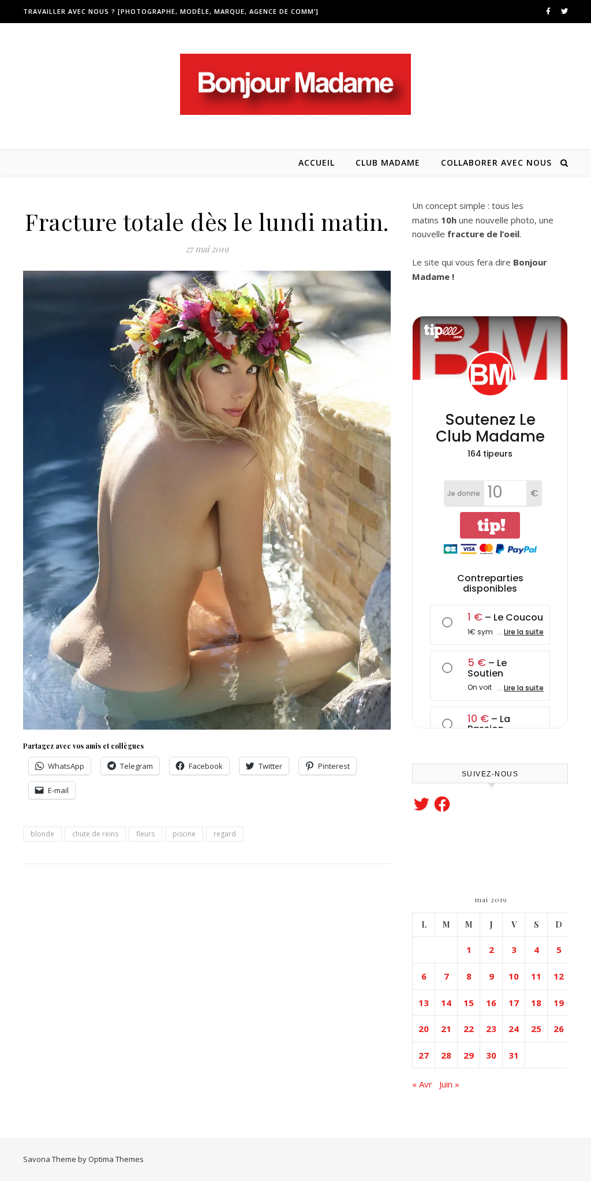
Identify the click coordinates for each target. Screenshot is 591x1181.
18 (536, 1002)
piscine (184, 834)
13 (423, 1002)
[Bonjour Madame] (295, 84)
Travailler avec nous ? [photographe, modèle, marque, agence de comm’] (171, 11)
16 (491, 1002)
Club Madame (388, 162)
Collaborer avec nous (496, 162)
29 (468, 1055)
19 (558, 1002)
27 (423, 1055)
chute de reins (95, 834)
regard (225, 834)
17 (513, 1002)
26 (558, 1028)
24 (513, 1028)
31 (513, 1055)
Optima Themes (116, 1159)
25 (536, 1028)
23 (491, 1028)
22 (468, 1028)
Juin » (449, 1084)
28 (446, 1055)
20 (423, 1028)
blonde (42, 834)
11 (536, 976)
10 (513, 976)
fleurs (145, 834)
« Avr (422, 1084)
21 (446, 1028)
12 (558, 976)
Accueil (316, 162)
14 (446, 1002)
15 (468, 1002)
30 (491, 1055)
